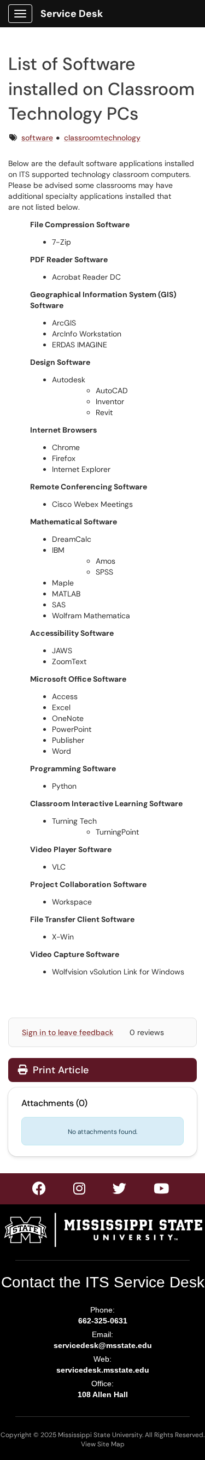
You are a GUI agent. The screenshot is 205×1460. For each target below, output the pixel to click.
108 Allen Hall (103, 1394)
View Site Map (103, 1444)
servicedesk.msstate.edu (102, 1370)
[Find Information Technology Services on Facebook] (39, 1191)
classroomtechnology (102, 138)
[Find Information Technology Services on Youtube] (162, 1191)
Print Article (59, 1070)
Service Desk (71, 13)
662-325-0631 (102, 1320)
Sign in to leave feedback (67, 1032)
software (37, 138)
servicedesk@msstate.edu (103, 1345)
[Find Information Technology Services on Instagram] (120, 1191)
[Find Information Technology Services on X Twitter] (79, 1191)
